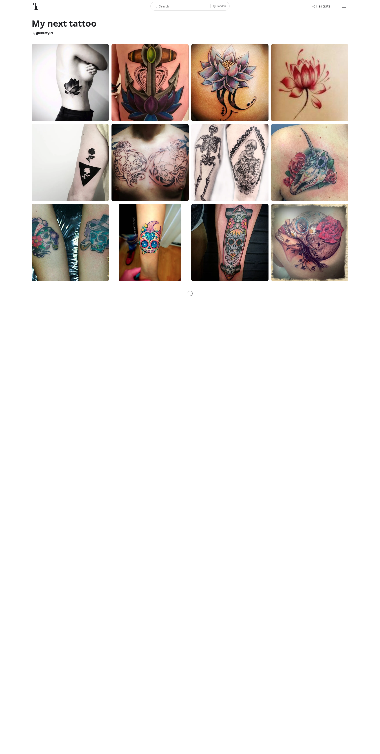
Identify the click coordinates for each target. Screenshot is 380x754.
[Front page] (36, 6)
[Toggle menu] (344, 6)
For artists (321, 6)
